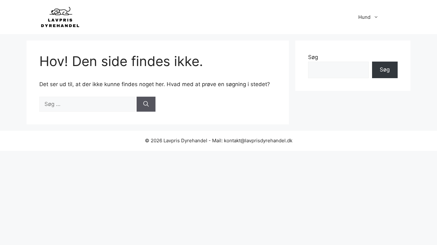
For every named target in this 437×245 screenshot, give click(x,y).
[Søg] (146, 104)
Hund (364, 17)
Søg (313, 57)
